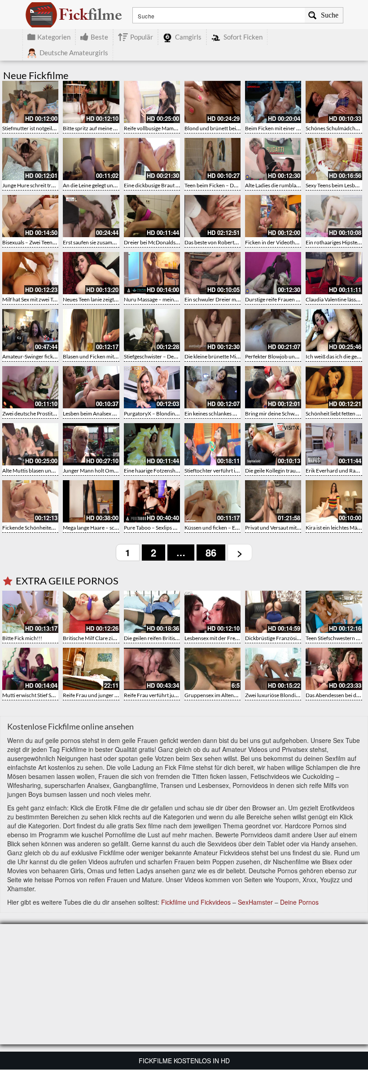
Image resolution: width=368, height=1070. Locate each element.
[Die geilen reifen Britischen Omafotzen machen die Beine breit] (152, 612)
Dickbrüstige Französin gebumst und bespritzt (299, 638)
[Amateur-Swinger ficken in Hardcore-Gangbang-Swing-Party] (30, 330)
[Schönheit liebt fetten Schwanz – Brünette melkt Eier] (334, 387)
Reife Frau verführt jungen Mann (162, 695)
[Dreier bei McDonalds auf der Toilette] (152, 216)
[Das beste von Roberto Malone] (212, 216)
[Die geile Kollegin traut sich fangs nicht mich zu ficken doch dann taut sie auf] (273, 444)
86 (211, 552)
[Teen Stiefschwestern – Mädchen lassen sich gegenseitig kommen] (334, 612)
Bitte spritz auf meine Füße (94, 128)
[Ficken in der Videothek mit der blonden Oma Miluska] (273, 216)
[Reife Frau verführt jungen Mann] (152, 669)
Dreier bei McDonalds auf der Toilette (167, 242)
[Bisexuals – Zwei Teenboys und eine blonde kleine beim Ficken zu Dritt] (30, 216)
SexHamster (255, 902)
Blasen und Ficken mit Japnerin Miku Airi (110, 356)
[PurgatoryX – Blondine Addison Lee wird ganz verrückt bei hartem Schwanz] (152, 387)
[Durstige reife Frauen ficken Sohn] (273, 273)
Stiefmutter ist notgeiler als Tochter (42, 128)
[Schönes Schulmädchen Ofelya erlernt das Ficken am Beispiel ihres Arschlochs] (334, 102)
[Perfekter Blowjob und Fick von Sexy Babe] (273, 330)
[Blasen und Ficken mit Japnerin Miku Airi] (91, 330)
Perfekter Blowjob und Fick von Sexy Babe (294, 356)
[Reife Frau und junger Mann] (91, 669)
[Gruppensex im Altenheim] (212, 669)
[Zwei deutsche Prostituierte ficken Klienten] (30, 387)
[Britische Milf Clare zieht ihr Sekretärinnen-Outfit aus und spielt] (91, 612)
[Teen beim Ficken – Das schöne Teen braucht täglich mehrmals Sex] (212, 159)
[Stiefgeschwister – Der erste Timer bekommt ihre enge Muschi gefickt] (152, 330)
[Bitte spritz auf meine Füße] (91, 102)
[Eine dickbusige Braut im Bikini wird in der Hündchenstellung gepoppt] (152, 159)
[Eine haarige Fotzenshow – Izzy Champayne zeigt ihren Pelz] (152, 444)
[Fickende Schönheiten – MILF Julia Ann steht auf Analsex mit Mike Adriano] (30, 501)
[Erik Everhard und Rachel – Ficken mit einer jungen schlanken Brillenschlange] (334, 444)
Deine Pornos (299, 902)
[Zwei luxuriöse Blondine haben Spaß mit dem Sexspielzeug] (273, 669)
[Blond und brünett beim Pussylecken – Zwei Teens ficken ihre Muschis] (212, 102)
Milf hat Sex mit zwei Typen (33, 299)
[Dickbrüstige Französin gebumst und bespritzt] (273, 612)
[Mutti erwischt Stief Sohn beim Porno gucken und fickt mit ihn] (30, 669)
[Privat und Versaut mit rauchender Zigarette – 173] (273, 501)
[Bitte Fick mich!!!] (30, 612)
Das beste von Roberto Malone (220, 242)
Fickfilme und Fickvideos (196, 902)
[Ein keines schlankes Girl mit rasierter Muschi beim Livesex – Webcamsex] (212, 387)
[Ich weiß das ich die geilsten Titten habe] (334, 330)
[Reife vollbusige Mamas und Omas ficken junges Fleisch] (152, 102)
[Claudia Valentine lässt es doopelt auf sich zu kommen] (334, 273)
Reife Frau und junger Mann (95, 695)
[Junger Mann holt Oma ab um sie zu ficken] (91, 444)
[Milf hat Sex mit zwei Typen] (30, 273)
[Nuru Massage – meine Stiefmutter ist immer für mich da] (152, 273)
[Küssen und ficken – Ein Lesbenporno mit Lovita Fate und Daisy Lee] (212, 501)
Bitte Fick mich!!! (22, 638)
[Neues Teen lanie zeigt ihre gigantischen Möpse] (91, 273)
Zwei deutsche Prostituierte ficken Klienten (52, 413)
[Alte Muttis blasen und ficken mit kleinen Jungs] (30, 444)
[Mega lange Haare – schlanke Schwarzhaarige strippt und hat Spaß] (91, 501)
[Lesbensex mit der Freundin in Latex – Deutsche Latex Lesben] (212, 612)
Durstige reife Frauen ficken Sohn (284, 299)
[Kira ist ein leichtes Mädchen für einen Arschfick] (334, 501)
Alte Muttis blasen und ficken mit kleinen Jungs (56, 470)
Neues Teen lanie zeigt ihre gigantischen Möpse (117, 299)
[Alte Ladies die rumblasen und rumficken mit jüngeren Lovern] (273, 159)
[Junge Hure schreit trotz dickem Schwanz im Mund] (30, 159)
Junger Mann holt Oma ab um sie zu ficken (112, 470)
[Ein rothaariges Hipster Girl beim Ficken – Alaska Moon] (334, 216)
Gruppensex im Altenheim (214, 695)
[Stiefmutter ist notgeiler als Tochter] (30, 102)
